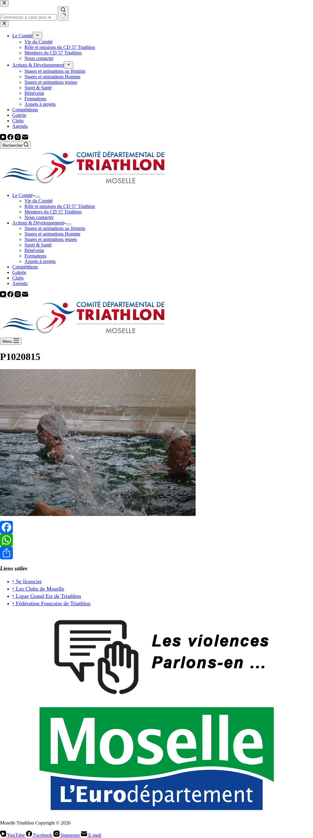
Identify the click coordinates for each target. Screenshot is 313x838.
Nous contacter (38, 217)
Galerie (19, 272)
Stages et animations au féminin (54, 228)
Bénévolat (34, 250)
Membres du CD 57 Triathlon (53, 211)
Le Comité (22, 195)
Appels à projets (40, 261)
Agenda (20, 283)
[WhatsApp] (156, 540)
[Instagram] (18, 138)
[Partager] (156, 553)
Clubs (18, 277)
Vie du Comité (38, 200)
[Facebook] (11, 138)
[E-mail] (25, 138)
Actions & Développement (38, 222)
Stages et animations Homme (52, 233)
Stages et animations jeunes (50, 239)
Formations (35, 255)
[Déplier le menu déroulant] (37, 197)
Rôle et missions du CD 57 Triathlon (59, 206)
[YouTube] (3, 138)
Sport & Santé (38, 244)
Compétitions (25, 266)
